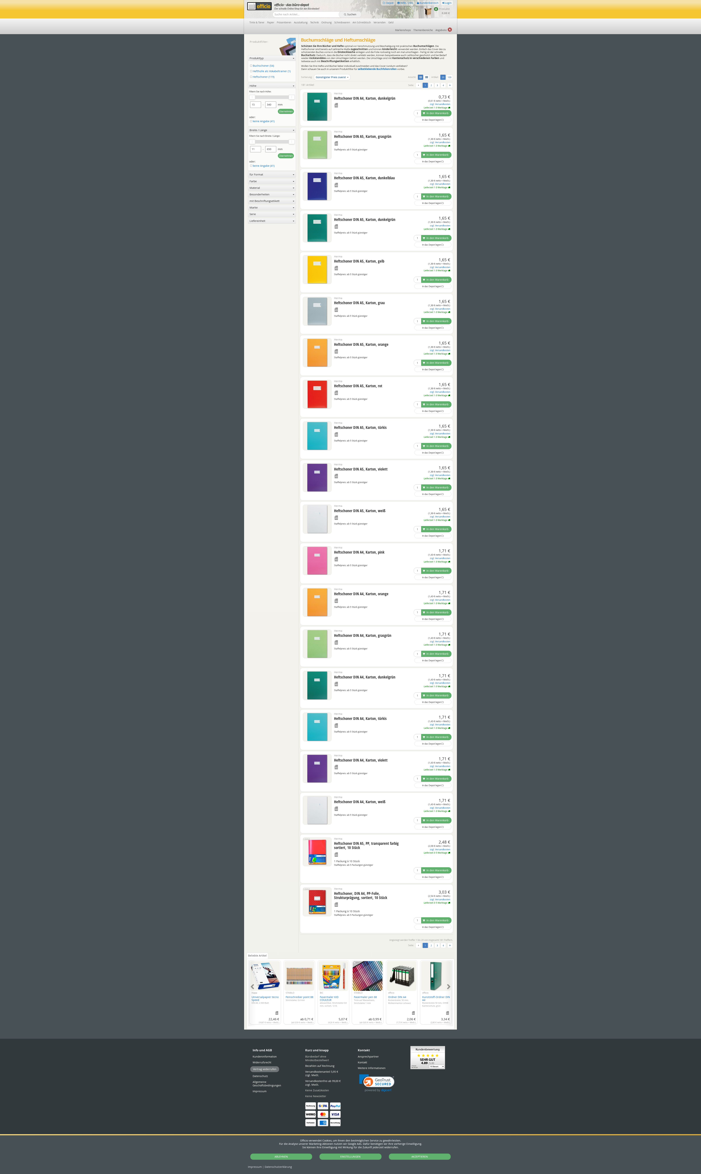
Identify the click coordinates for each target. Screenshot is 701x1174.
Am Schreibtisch (362, 22)
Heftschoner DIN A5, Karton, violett (361, 469)
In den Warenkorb (437, 113)
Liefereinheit (257, 221)
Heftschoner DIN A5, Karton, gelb (359, 261)
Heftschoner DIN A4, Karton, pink (359, 552)
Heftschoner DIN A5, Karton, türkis (360, 427)
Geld (391, 22)
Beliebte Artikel (257, 955)
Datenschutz (278, 1167)
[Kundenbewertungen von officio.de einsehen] (427, 1057)
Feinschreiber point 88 (299, 998)
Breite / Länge (258, 130)
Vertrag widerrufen (264, 1069)
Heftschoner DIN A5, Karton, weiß (359, 510)
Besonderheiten (259, 194)
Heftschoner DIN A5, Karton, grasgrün (362, 136)
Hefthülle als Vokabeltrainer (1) (271, 71)
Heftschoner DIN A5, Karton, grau (359, 302)
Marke (254, 207)
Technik (314, 22)
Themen (423, 30)
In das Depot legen (432, 119)
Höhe (253, 85)
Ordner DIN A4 (399, 999)
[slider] (252, 97)
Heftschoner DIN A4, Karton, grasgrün (362, 635)
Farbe (253, 181)
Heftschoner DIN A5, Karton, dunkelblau (364, 177)
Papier (270, 22)
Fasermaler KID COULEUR (333, 1001)
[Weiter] (450, 85)
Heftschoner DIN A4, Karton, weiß (359, 801)
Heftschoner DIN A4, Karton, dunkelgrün (364, 98)
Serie (253, 214)
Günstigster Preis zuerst (331, 77)
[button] (377, 1083)
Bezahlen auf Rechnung (319, 1066)
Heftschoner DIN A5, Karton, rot (358, 385)
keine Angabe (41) (263, 121)
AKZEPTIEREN (419, 1156)
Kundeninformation (265, 1056)
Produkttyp (257, 58)
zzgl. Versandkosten (440, 104)
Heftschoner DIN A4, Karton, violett (361, 760)
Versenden (380, 22)
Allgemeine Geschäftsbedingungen (267, 1083)
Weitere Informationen (372, 1068)
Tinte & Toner (257, 22)
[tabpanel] (350, 991)
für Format (256, 174)
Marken (403, 30)
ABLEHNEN (281, 1156)
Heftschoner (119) (263, 77)
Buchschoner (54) (263, 65)
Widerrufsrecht (262, 1062)
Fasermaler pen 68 (365, 999)
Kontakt (362, 1062)
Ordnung (326, 22)
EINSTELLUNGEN (350, 1156)
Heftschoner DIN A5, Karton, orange (361, 344)
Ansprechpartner (368, 1056)
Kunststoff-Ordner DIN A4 (436, 1001)
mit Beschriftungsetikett (264, 201)
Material (255, 188)
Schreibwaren (342, 22)
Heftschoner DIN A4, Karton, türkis (360, 718)
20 (444, 77)
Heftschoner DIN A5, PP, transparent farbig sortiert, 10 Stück (366, 845)
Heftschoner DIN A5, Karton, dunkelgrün (364, 219)
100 (449, 77)
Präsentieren (284, 22)
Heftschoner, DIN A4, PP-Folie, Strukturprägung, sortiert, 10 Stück (360, 895)
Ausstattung (301, 22)
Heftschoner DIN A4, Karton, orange (361, 593)
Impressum (255, 1167)
